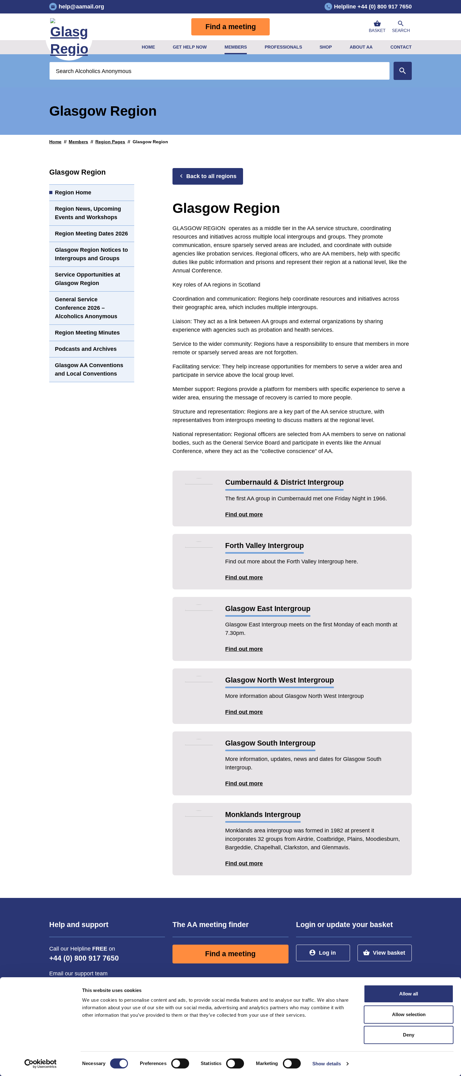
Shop (326, 47)
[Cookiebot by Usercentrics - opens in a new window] (40, 1063)
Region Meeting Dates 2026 (91, 233)
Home (148, 47)
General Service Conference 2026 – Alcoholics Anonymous (86, 307)
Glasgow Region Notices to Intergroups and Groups (91, 254)
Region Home (73, 192)
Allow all (408, 993)
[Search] (403, 71)
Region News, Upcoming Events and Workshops (88, 213)
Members (236, 47)
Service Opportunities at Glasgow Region (87, 279)
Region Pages (110, 141)
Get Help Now (190, 47)
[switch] (180, 1063)
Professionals (283, 47)
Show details (326, 1063)
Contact (401, 47)
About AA (361, 47)
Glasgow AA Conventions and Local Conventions (89, 369)
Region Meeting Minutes (87, 333)
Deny (408, 1034)
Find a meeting (230, 27)
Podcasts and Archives (86, 349)
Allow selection (409, 1014)
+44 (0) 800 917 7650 (84, 958)
